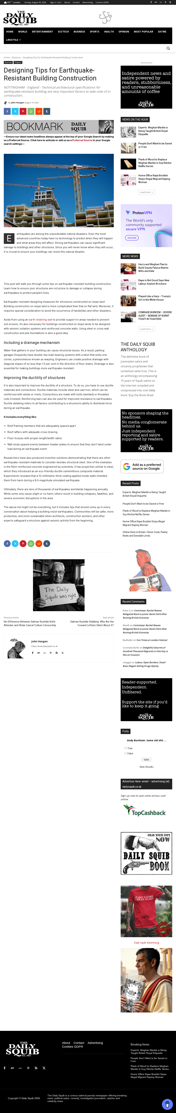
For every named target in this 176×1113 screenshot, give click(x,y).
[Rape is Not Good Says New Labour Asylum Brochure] (128, 284)
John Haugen (17, 102)
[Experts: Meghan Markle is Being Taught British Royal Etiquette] (128, 132)
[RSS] (36, 1068)
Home (7, 57)
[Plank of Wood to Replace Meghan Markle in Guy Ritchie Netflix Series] (128, 164)
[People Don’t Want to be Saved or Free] (128, 148)
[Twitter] (170, 2)
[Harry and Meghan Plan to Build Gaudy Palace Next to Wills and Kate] (128, 268)
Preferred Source (82, 140)
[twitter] (62, 652)
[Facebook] (151, 2)
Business (16, 57)
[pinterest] (50, 652)
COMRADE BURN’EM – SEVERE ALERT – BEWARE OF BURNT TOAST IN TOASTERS (155, 315)
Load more (145, 192)
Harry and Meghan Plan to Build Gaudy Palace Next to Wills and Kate (153, 267)
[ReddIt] (38, 111)
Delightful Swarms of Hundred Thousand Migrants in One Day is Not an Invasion (145, 651)
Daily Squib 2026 (30, 1098)
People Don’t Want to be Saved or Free (143, 503)
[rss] (56, 652)
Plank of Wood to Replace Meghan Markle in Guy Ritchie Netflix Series (154, 163)
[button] (168, 48)
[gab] (38, 652)
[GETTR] (161, 2)
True (130, 748)
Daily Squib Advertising (146, 942)
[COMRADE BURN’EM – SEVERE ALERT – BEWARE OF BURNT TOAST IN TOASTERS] (128, 316)
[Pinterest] (165, 2)
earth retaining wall (40, 319)
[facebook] (32, 652)
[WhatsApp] (31, 111)
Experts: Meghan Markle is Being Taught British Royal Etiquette (153, 131)
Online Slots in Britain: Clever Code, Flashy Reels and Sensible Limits (145, 534)
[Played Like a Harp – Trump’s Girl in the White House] (128, 300)
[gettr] (44, 652)
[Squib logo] (24, 18)
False (130, 753)
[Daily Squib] (6, 102)
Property (18, 62)
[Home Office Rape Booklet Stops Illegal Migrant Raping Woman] (128, 180)
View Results (146, 766)
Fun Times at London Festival (151, 640)
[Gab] (156, 2)
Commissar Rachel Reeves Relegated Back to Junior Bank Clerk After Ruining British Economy (145, 614)
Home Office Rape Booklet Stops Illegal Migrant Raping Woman (154, 179)
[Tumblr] (46, 111)
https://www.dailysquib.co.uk (44, 646)
